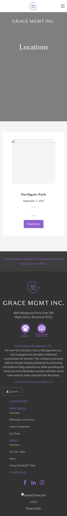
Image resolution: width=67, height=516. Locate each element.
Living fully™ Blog (22, 465)
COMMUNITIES (18, 401)
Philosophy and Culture (22, 419)
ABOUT (13, 440)
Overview (14, 412)
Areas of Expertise (19, 426)
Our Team (14, 433)
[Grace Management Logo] (33, 285)
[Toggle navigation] (63, 6)
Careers (13, 391)
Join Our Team (17, 451)
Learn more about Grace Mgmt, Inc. (33, 381)
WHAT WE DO (17, 408)
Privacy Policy (33, 508)
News (12, 458)
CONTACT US (17, 472)
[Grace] (33, 6)
